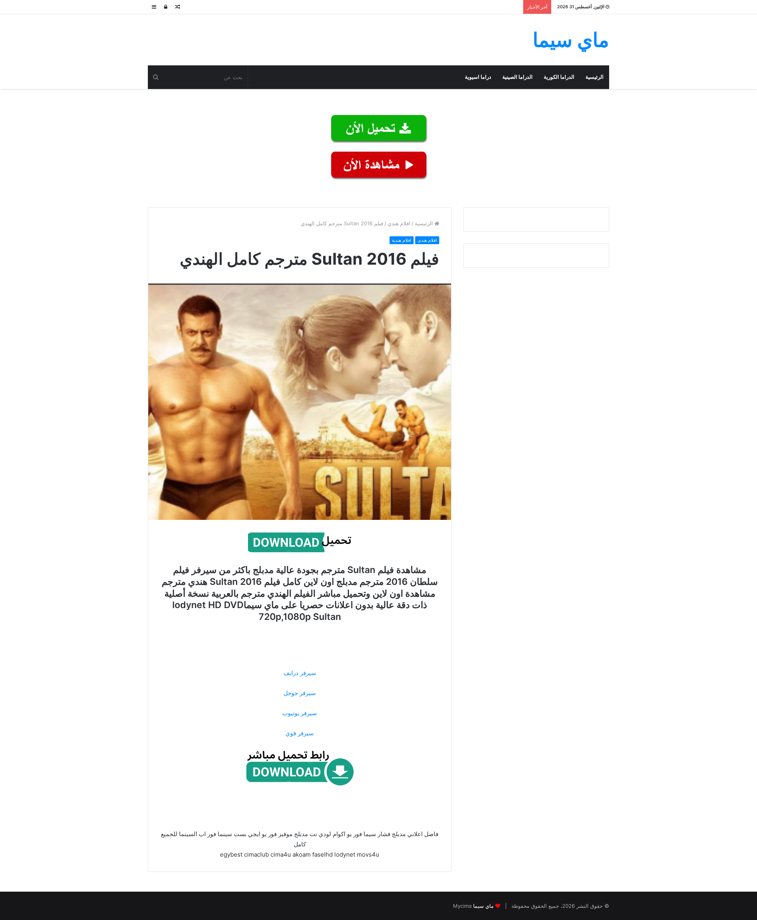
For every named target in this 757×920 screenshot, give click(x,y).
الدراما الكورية (559, 77)
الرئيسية (594, 77)
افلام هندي (399, 223)
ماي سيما (483, 906)
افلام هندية (401, 240)
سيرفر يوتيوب (299, 713)
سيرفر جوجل (299, 693)
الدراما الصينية (517, 77)
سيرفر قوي (299, 733)
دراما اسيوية (478, 77)
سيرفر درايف (299, 673)
